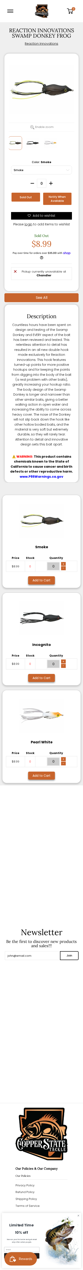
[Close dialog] (78, 1215)
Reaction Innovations (41, 43)
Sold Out (26, 197)
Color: (41, 162)
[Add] (51, 183)
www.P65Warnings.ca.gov (41, 476)
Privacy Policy (25, 1185)
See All (41, 297)
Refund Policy (25, 1192)
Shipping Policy (26, 1199)
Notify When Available (57, 199)
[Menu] (11, 11)
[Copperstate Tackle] (41, 11)
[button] (71, 11)
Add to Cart (41, 580)
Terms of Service (27, 1206)
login (28, 224)
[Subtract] (32, 183)
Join (69, 955)
